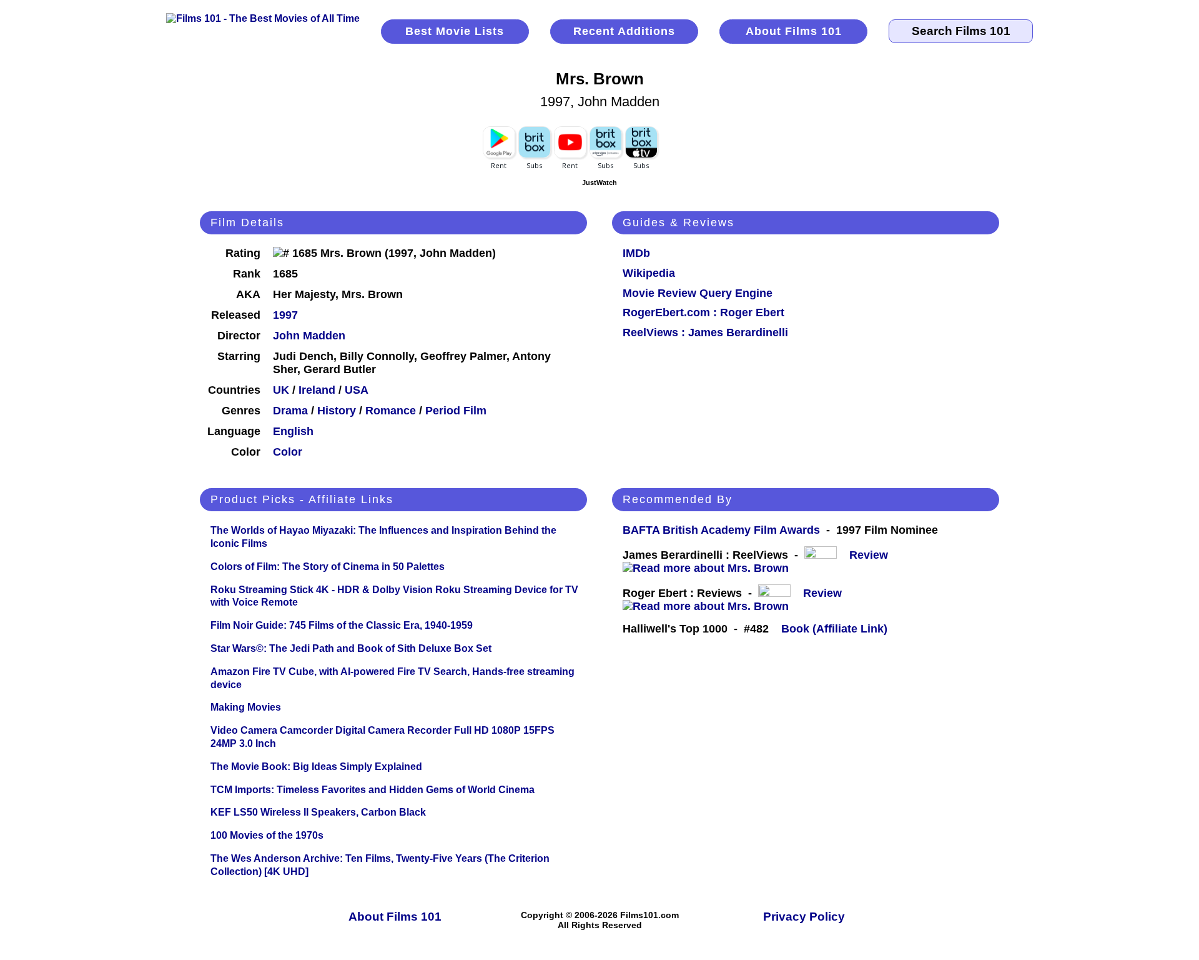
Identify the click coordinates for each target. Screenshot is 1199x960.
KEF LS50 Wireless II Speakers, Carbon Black (318, 812)
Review (871, 555)
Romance (390, 410)
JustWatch (599, 182)
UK (281, 390)
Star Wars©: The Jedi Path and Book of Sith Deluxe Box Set (350, 648)
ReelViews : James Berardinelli (705, 332)
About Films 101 (794, 31)
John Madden (309, 335)
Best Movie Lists (454, 31)
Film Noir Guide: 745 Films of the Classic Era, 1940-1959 (341, 625)
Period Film (455, 410)
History (336, 410)
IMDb (636, 253)
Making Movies (245, 707)
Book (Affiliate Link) (834, 628)
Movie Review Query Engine (697, 293)
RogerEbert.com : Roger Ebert (703, 312)
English (293, 431)
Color (287, 452)
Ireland (317, 390)
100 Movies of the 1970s (266, 835)
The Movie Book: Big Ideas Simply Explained (316, 766)
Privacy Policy (804, 916)
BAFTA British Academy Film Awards (721, 530)
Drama (290, 410)
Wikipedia (649, 273)
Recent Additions (624, 31)
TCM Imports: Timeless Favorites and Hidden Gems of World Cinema (372, 789)
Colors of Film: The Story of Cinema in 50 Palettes (327, 566)
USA (356, 390)
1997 (285, 315)
